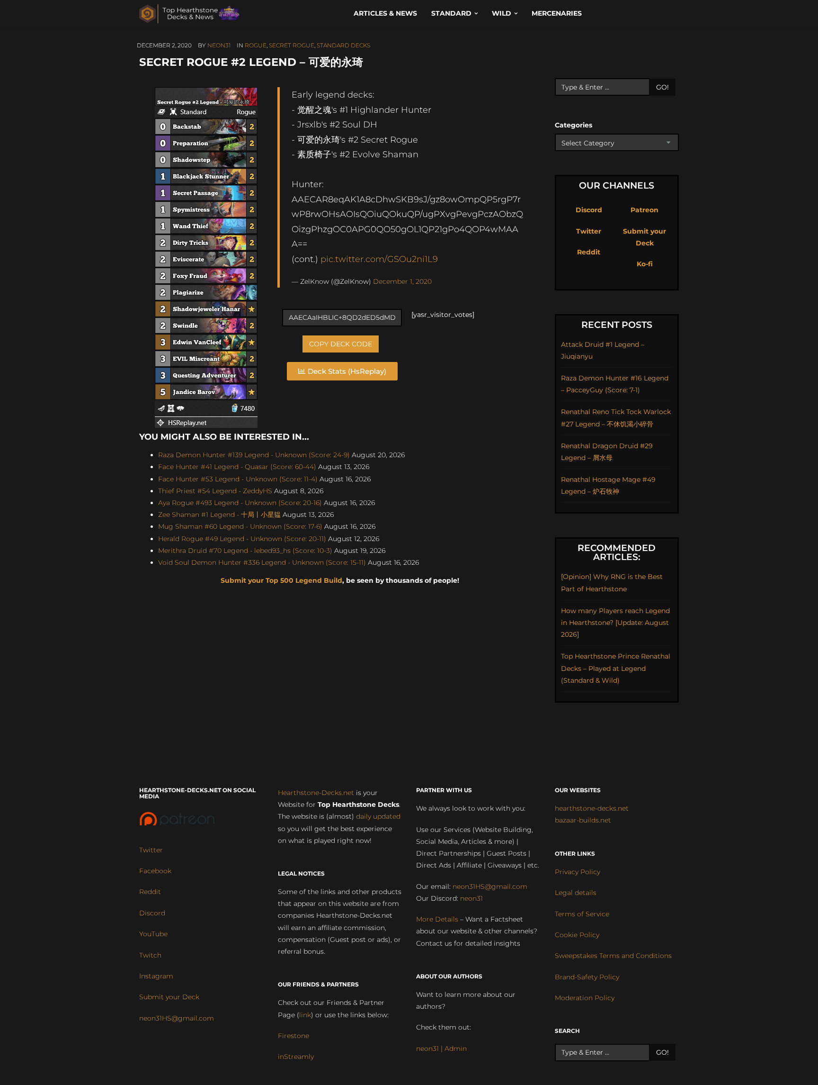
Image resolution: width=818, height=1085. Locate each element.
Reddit (588, 252)
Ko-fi (645, 264)
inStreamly (296, 1056)
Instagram (156, 976)
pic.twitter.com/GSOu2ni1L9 (379, 259)
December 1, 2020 (402, 281)
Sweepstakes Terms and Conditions (613, 955)
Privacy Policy (577, 872)
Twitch (150, 955)
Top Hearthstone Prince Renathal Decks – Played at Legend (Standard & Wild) (615, 668)
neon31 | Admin (441, 1048)
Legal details (575, 892)
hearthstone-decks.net (592, 808)
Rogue (256, 45)
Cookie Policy (577, 935)
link (305, 1015)
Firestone (293, 1035)
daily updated (378, 816)
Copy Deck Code (340, 344)
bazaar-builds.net (583, 820)
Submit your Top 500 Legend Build (281, 580)
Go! (662, 87)
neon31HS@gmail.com (176, 1018)
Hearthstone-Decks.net (316, 792)
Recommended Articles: (617, 552)
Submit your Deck (169, 997)
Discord (589, 210)
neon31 (219, 45)
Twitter (588, 231)
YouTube (153, 934)
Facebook (155, 871)
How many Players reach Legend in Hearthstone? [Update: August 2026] (615, 622)
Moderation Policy (584, 998)
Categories (573, 125)
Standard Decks (343, 45)
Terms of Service (582, 914)
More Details (437, 919)
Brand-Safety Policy (587, 977)
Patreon (644, 210)
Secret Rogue (291, 45)
